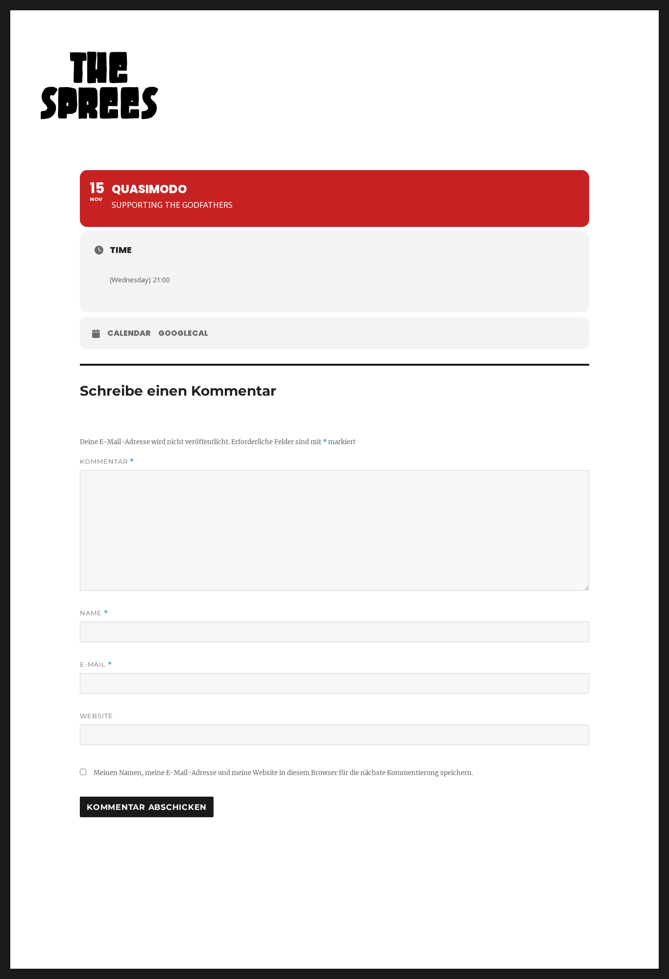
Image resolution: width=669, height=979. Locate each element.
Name (94, 613)
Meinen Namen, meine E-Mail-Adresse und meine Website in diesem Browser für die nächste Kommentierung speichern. (283, 773)
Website (96, 716)
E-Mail (96, 664)
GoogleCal (183, 333)
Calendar (129, 333)
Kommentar (107, 461)
